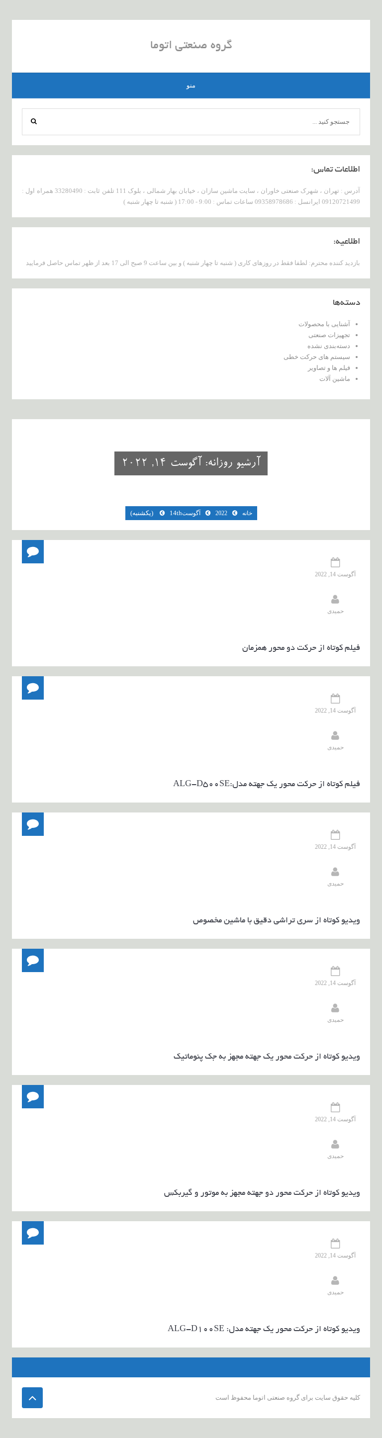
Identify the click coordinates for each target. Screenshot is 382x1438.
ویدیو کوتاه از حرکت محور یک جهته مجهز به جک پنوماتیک (267, 1057)
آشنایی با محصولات (324, 324)
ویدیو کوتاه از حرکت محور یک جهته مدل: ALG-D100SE (264, 1329)
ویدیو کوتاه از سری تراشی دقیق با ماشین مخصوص (276, 920)
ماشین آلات (334, 378)
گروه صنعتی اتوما (191, 46)
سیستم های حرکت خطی (317, 356)
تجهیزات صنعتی (329, 335)
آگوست (191, 513)
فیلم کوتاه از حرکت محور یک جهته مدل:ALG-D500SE (266, 784)
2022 (221, 513)
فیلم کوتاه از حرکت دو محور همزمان (301, 648)
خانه (247, 513)
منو (191, 85)
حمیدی (335, 611)
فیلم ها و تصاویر (329, 367)
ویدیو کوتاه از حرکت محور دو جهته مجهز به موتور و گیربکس (262, 1193)
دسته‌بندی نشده (328, 346)
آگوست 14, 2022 (335, 574)
